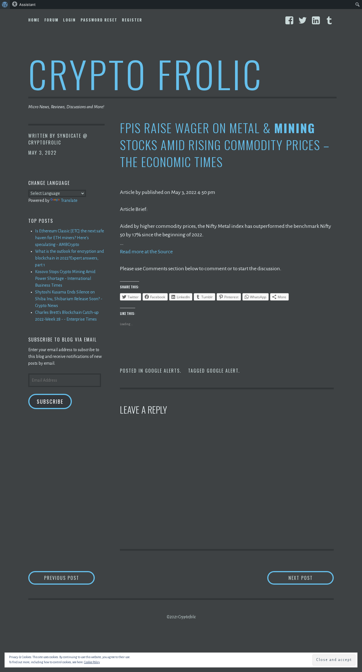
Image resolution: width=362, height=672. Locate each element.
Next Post (311, 577)
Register (132, 20)
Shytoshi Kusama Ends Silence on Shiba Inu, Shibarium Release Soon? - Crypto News (68, 299)
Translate (69, 200)
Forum (51, 20)
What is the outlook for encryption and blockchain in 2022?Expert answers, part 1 (69, 258)
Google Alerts (162, 370)
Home (34, 20)
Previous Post (69, 577)
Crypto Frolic (145, 73)
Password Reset (99, 20)
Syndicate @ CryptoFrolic (58, 139)
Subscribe (50, 401)
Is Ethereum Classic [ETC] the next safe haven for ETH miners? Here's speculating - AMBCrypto (69, 238)
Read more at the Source (146, 251)
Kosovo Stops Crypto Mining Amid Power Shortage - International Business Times (65, 278)
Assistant (27, 4)
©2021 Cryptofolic (181, 617)
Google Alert (222, 370)
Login (69, 20)
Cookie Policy (92, 662)
